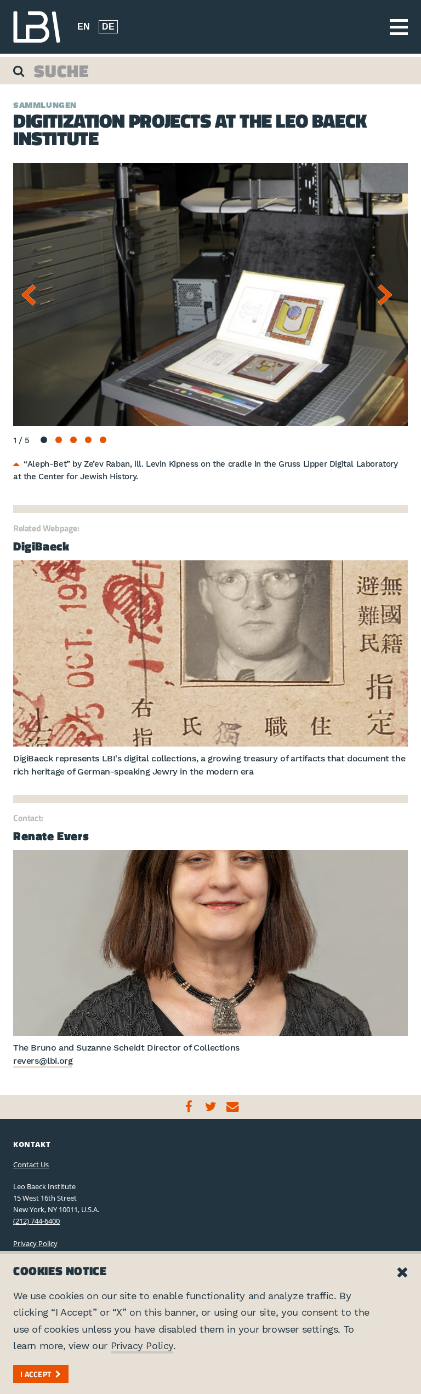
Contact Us (31, 1164)
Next (389, 295)
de (108, 26)
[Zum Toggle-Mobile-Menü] (399, 27)
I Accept (35, 1374)
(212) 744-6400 (36, 1221)
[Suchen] (20, 70)
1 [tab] (44, 440)
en (83, 26)
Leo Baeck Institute (36, 27)
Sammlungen (45, 105)
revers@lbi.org (42, 1060)
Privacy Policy (35, 1243)
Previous (32, 295)
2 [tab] (58, 440)
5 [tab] (103, 440)
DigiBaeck (41, 546)
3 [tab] (73, 440)
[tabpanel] (210, 294)
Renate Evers (51, 836)
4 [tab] (88, 440)
